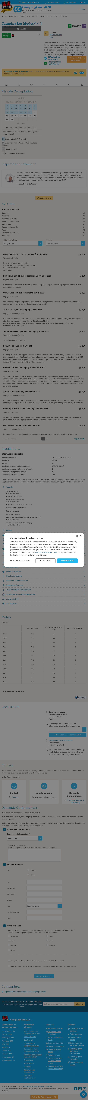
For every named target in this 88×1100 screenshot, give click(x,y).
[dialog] (44, 550)
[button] (20, 561)
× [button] (80, 536)
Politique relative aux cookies (46, 552)
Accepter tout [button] (67, 561)
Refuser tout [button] (45, 561)
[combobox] (77, 536)
